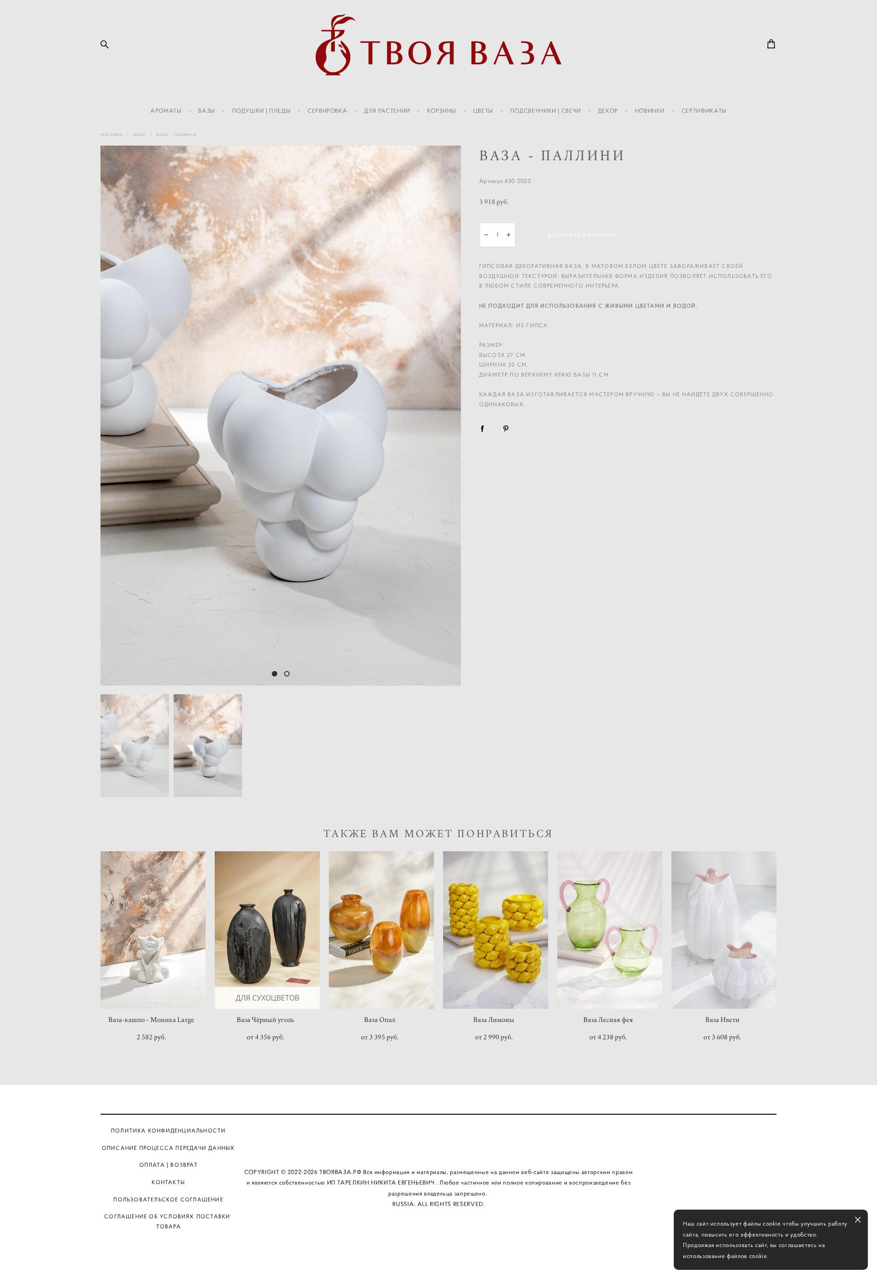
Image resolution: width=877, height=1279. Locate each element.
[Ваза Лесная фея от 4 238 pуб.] (609, 930)
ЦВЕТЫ (483, 111)
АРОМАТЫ (166, 111)
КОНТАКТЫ (168, 1182)
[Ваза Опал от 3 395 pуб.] (381, 930)
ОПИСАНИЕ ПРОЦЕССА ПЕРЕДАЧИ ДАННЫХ (168, 1147)
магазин (111, 134)
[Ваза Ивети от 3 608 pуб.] (724, 930)
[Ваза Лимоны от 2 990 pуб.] (495, 930)
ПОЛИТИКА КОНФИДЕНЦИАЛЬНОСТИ (168, 1130)
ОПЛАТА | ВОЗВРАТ (168, 1164)
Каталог (367, 1130)
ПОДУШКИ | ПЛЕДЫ (261, 111)
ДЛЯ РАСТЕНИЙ (387, 111)
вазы (139, 134)
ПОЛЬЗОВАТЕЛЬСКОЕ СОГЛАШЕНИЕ (168, 1199)
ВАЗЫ (206, 111)
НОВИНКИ (650, 111)
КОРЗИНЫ (442, 111)
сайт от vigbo (438, 1257)
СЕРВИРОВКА (327, 111)
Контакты (510, 1130)
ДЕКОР (608, 111)
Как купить (459, 1130)
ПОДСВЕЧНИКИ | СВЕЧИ (545, 111)
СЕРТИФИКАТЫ (704, 111)
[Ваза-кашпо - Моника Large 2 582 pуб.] (153, 930)
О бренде (411, 1130)
